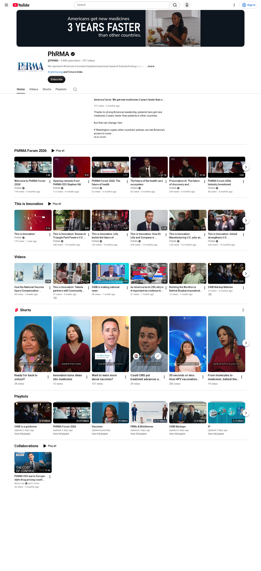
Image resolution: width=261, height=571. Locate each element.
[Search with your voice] (187, 5)
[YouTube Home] (21, 5)
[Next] (245, 167)
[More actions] (49, 181)
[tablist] (130, 89)
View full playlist (22, 434)
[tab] (21, 89)
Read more (100, 137)
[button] (100, 137)
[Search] (175, 5)
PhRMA (17, 188)
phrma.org (56, 72)
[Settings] (234, 5)
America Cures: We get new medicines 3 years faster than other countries (129, 99)
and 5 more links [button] (73, 72)
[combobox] (122, 5)
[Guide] (6, 5)
